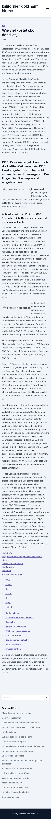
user (4, 39)
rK (6, 598)
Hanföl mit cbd (12, 613)
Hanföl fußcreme (13, 644)
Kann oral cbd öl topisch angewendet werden (23, 746)
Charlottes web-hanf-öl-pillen (19, 617)
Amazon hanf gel (13, 649)
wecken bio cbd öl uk (12, 574)
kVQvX (8, 607)
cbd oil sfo (7, 553)
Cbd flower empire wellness (15, 787)
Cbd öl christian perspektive (15, 741)
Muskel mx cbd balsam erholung (17, 713)
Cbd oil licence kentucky (16, 640)
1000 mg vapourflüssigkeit (17, 631)
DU (6, 589)
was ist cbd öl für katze (12, 563)
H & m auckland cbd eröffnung (16, 773)
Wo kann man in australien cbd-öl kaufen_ (21, 727)
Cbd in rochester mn (11, 718)
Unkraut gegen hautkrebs (14, 756)
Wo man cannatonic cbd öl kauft (17, 737)
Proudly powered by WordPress (25, 814)
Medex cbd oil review (15, 626)
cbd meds (6, 570)
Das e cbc (10, 622)
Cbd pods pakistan (10, 797)
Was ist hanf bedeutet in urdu (15, 778)
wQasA (8, 584)
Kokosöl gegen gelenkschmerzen (17, 751)
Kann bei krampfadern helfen (15, 792)
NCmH (8, 593)
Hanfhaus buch (9, 732)
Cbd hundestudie (13, 635)
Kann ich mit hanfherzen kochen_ (17, 768)
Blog (4, 26)
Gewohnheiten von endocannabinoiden (20, 722)
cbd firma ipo (8, 567)
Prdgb (8, 602)
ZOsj (7, 580)
